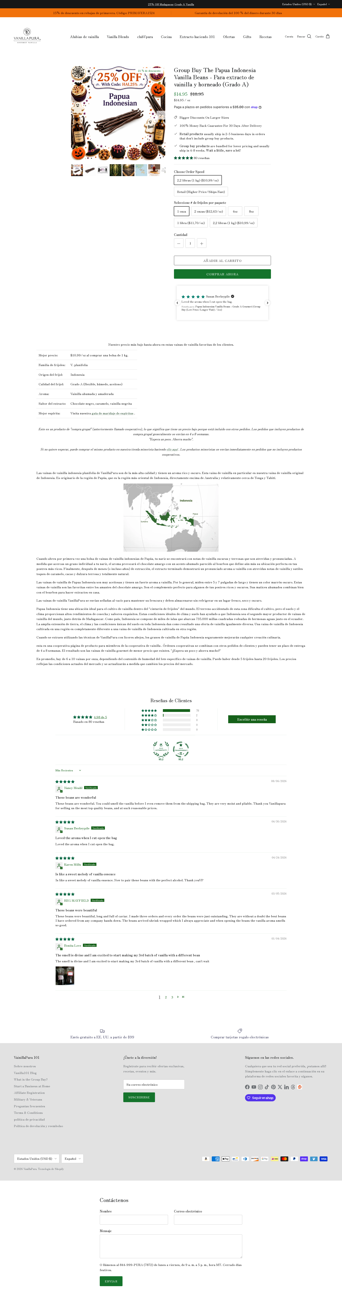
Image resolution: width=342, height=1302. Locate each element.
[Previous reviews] (177, 302)
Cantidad (180, 234)
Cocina (166, 36)
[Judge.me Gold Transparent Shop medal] (181, 749)
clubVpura (145, 36)
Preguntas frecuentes (29, 1106)
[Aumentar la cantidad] (201, 243)
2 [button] (166, 997)
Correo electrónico (188, 1211)
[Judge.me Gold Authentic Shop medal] (161, 749)
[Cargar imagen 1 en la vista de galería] (118, 113)
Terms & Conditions (28, 1112)
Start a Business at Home (32, 1086)
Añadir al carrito (222, 260)
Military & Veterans (28, 1099)
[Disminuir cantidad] (178, 243)
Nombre (106, 1211)
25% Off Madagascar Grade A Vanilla (171, 4)
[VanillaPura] (27, 36)
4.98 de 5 (100, 716)
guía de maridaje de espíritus (112, 413)
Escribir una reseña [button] (252, 719)
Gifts (247, 36)
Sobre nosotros (25, 1066)
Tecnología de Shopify (51, 1169)
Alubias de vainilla (84, 36)
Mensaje (105, 1231)
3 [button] (172, 997)
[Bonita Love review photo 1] (64, 975)
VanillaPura (30, 1169)
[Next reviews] (267, 302)
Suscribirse (139, 1097)
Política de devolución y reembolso (38, 1125)
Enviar (111, 1281)
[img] (64, 781)
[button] (184, 157)
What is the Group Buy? (31, 1079)
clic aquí (172, 449)
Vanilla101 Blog (25, 1072)
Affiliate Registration (29, 1092)
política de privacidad (29, 1119)
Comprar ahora (222, 274)
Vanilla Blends (118, 36)
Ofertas (229, 36)
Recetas (265, 36)
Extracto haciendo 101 (197, 36)
